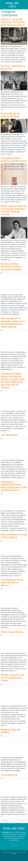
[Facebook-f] (12, 845)
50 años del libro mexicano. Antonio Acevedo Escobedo (11, 266)
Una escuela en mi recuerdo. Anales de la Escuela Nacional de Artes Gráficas (13, 322)
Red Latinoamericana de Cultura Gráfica (14, 536)
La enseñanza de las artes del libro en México (12, 582)
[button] (25, 4)
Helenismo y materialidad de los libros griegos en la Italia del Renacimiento (14, 485)
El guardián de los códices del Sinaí (10, 115)
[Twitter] (16, 845)
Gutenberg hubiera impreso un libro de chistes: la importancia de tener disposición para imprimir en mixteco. (13, 380)
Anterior (4, 820)
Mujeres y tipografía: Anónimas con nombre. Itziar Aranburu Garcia (13, 22)
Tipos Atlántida (9, 774)
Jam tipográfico (9, 435)
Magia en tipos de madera (10, 731)
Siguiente (23, 820)
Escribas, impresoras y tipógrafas (13, 67)
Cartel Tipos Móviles (12, 632)
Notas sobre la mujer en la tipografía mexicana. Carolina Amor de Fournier (13, 210)
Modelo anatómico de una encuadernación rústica (12, 678)
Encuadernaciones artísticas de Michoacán (14, 159)
